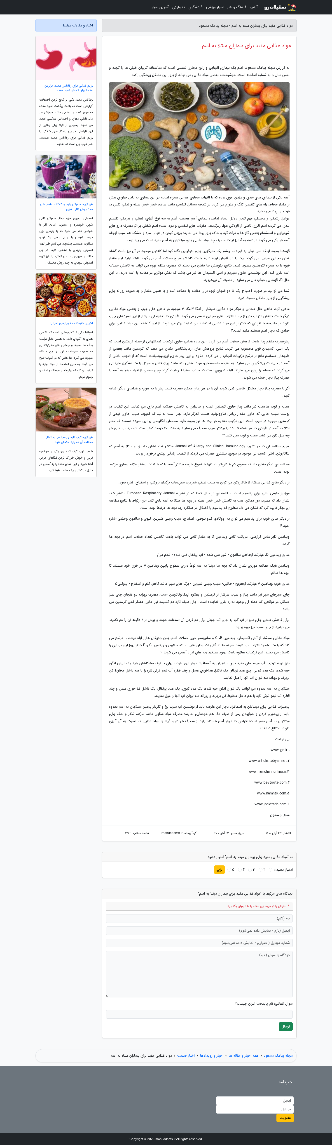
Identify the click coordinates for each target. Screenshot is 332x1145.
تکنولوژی (178, 7)
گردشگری (195, 7)
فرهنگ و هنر (236, 7)
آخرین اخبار (160, 7)
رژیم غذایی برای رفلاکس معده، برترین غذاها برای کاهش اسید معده (68, 88)
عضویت (285, 1118)
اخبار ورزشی (215, 7)
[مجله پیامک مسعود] (280, 7)
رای (219, 869)
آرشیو (254, 7)
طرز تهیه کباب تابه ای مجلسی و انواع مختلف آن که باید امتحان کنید (69, 440)
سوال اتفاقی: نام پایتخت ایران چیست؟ (264, 1003)
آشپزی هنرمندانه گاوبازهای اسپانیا (72, 323)
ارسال (286, 1026)
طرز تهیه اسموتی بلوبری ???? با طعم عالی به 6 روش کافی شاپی (66, 207)
